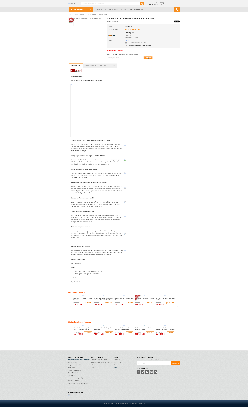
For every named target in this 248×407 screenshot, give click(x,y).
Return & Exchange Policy (75, 378)
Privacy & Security (73, 380)
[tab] (76, 65)
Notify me (148, 58)
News (115, 367)
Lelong (93, 365)
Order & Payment (73, 373)
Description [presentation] (75, 66)
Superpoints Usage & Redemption (78, 383)
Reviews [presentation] (103, 66)
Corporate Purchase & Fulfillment (79, 360)
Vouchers (124, 9)
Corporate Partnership (74, 365)
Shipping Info (72, 375)
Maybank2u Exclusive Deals (99, 360)
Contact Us (117, 360)
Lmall (92, 367)
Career (116, 365)
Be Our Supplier (72, 362)
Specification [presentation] (90, 66)
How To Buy (71, 367)
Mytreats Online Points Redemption (101, 362)
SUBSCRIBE (175, 363)
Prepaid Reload (113, 9)
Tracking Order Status (74, 370)
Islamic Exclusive (101, 9)
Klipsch (127, 40)
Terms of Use (117, 362)
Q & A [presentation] (113, 66)
